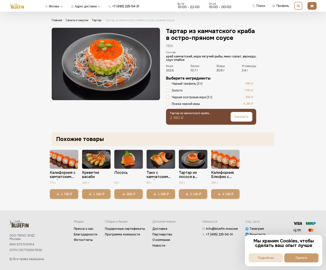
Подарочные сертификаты (125, 229)
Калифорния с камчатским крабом (62, 175)
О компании (161, 240)
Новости (158, 246)
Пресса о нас (83, 229)
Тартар (96, 20)
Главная (57, 20)
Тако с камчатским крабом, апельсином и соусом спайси (160, 175)
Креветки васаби (90, 175)
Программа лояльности (122, 234)
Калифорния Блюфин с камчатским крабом (222, 175)
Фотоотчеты (83, 240)
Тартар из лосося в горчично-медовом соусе (193, 175)
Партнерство (162, 234)
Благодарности (85, 234)
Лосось (121, 173)
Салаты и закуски (77, 20)
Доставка (159, 229)
